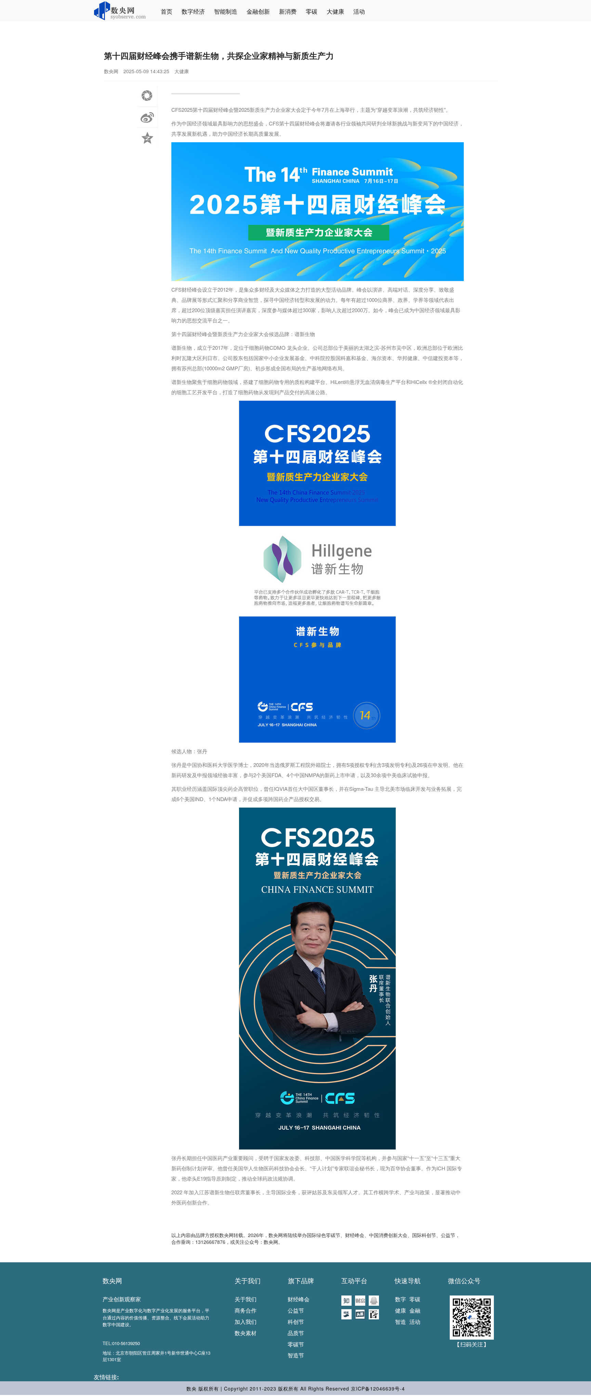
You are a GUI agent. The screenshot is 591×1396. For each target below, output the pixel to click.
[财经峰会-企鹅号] (374, 1300)
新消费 (288, 11)
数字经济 (193, 11)
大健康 (335, 11)
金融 (414, 1310)
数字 (400, 1299)
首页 (166, 11)
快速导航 (408, 1280)
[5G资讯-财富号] (360, 1300)
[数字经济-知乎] (346, 1300)
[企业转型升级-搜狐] (346, 1313)
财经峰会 (299, 1299)
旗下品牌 (301, 1280)
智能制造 (225, 11)
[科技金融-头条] (360, 1313)
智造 (400, 1322)
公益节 (296, 1310)
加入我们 (246, 1322)
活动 (359, 11)
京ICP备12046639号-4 (378, 1388)
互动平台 (354, 1280)
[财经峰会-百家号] (374, 1313)
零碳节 (296, 1344)
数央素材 (246, 1333)
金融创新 (258, 11)
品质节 (296, 1333)
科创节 (296, 1322)
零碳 (311, 11)
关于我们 (248, 1280)
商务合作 (246, 1310)
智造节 (296, 1355)
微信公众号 (464, 1280)
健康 (400, 1310)
